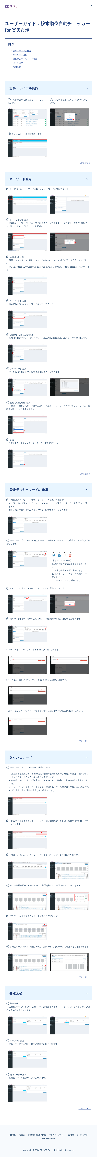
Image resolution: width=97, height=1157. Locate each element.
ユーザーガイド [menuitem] (82, 1135)
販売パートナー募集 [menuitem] (48, 1138)
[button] (27, 117)
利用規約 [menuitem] (22, 1135)
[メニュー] (91, 6)
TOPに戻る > (85, 163)
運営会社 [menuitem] (13, 1135)
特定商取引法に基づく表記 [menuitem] (37, 1135)
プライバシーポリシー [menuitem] (57, 1135)
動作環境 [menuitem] (71, 1135)
